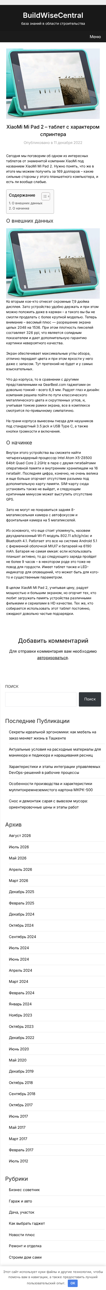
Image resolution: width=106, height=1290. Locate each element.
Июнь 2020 (19, 1049)
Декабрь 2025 (21, 891)
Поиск (11, 686)
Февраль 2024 (22, 993)
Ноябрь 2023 (20, 1015)
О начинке (21, 208)
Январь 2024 (20, 1004)
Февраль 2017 (21, 1150)
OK (73, 1283)
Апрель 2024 (20, 970)
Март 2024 (18, 981)
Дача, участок (21, 1212)
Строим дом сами (25, 1257)
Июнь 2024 (19, 959)
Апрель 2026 (20, 869)
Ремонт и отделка (25, 1246)
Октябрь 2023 (21, 1026)
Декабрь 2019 (21, 1071)
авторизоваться (52, 657)
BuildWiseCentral (53, 15)
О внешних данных (27, 203)
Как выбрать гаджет (27, 1223)
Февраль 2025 (21, 903)
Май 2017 (17, 1127)
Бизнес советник (24, 1189)
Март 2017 (18, 1138)
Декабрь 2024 (22, 914)
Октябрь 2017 (21, 1105)
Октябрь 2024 (21, 925)
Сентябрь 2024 (22, 936)
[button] (43, 196)
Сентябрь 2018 (22, 1093)
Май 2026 (17, 858)
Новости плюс (22, 1234)
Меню (95, 36)
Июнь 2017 (18, 1116)
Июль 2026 (19, 847)
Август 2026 (20, 835)
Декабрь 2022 (21, 1037)
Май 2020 (17, 1060)
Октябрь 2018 (21, 1082)
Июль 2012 (18, 1161)
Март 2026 (18, 880)
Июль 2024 (19, 947)
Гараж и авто (20, 1201)
